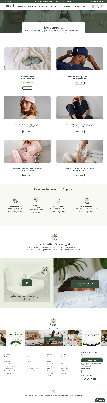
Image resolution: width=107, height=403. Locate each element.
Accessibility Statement (76, 395)
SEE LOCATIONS (85, 286)
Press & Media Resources (10, 359)
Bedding (30, 6)
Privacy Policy (88, 365)
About (6, 352)
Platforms (63, 356)
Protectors (49, 368)
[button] (53, 322)
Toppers (49, 375)
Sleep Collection (65, 368)
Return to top (53, 328)
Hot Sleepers (64, 370)
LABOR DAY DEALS (79, 6)
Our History (7, 356)
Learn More (15, 212)
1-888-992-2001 (35, 249)
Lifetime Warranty (30, 366)
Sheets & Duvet (51, 370)
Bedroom (63, 359)
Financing (28, 363)
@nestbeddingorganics (53, 339)
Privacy (55, 395)
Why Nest (67, 6)
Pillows (49, 361)
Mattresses (19, 6)
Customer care (30, 352)
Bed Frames (64, 354)
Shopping (50, 352)
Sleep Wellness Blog (9, 368)
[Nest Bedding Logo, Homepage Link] (9, 6)
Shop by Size (64, 373)
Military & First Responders (32, 370)
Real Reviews (7, 354)
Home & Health (54, 6)
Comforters (50, 373)
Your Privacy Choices (62, 395)
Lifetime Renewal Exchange (32, 368)
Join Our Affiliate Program (10, 363)
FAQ (27, 354)
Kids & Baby (50, 366)
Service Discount (65, 366)
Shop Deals (69, 1)
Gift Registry (29, 356)
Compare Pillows (51, 363)
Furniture (41, 6)
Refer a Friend (7, 361)
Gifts (62, 363)
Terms (50, 395)
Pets (62, 361)
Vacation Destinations (9, 366)
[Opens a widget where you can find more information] (100, 400)
